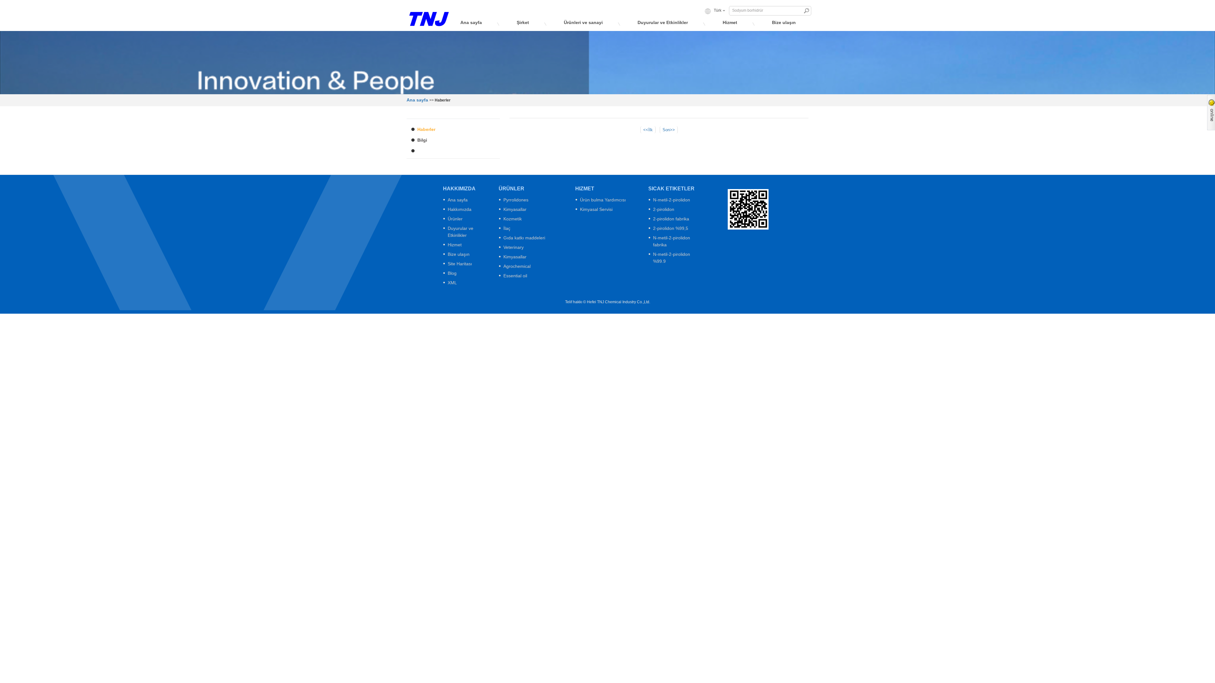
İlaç (506, 228)
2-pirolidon (663, 209)
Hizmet (730, 22)
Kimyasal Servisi (596, 209)
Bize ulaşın (784, 22)
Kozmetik (512, 218)
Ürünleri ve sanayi (583, 22)
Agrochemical (517, 266)
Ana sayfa (471, 22)
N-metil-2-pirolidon (671, 199)
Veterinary (513, 247)
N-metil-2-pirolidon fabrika (671, 241)
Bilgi (422, 140)
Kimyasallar (514, 209)
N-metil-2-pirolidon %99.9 (671, 258)
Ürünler (455, 218)
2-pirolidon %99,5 (670, 228)
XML (452, 282)
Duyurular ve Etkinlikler (663, 22)
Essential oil (515, 275)
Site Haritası (460, 263)
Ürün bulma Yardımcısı (603, 199)
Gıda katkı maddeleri (524, 237)
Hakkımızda (459, 209)
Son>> (669, 129)
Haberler (426, 129)
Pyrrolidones (515, 199)
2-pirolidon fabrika (671, 218)
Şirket (523, 22)
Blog (452, 273)
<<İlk (648, 129)
